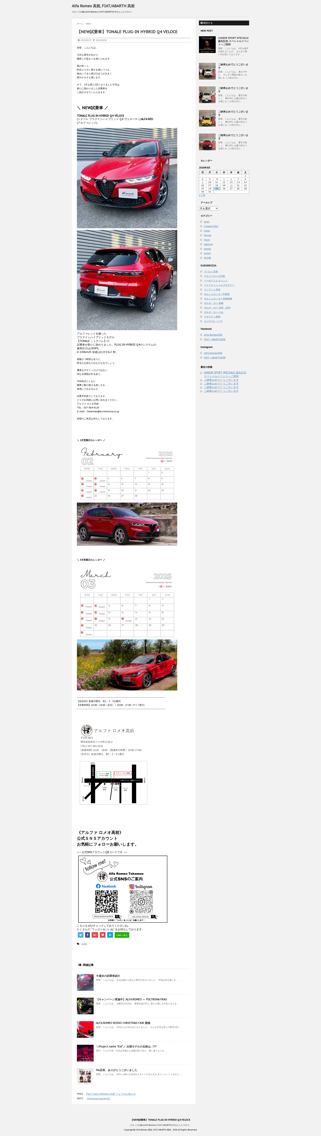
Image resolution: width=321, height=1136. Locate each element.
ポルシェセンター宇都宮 (217, 294)
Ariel (84, 943)
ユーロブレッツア (213, 321)
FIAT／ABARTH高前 (215, 339)
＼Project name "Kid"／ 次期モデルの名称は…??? (126, 1046)
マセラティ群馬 (212, 316)
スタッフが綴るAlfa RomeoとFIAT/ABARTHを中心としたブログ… (160, 1125)
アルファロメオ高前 (214, 276)
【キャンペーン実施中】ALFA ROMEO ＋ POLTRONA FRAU (131, 999)
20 (231, 185)
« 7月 (202, 195)
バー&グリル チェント (216, 280)
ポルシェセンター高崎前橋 (218, 298)
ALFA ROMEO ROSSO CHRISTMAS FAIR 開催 (123, 1023)
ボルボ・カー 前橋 (213, 303)
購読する (208, 22)
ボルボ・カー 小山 (213, 312)
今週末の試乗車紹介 (108, 975)
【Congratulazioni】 (98, 1098)
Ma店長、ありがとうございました (116, 1070)
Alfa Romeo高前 (213, 334)
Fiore (207, 239)
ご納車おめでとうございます (221, 380)
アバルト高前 (211, 271)
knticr (207, 253)
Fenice (207, 235)
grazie (207, 248)
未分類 (207, 257)
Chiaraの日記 (211, 226)
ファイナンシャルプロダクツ (219, 285)
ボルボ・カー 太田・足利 (217, 307)
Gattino (208, 244)
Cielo (207, 230)
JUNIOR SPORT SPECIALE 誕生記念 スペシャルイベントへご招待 (233, 41)
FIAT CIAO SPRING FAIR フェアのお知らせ (111, 1094)
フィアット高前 (212, 289)
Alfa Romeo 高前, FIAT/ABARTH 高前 (103, 6)
